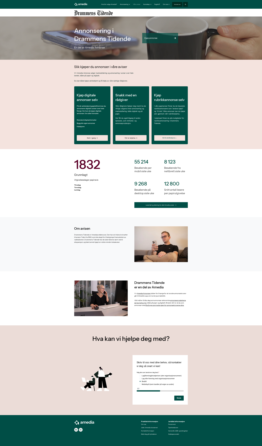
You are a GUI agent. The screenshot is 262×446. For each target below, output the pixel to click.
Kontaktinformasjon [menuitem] (147, 431)
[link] (81, 4)
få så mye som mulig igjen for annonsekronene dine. (164, 305)
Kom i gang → (92, 138)
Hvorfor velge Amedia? (109, 4)
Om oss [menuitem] (143, 424)
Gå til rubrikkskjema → (169, 138)
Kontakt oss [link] (177, 4)
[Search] (185, 4)
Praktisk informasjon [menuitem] (149, 421)
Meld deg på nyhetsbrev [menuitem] (149, 434)
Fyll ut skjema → (131, 138)
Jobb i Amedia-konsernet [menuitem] (149, 427)
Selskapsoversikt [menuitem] (173, 434)
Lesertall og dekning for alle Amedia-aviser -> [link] (161, 205)
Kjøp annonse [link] (150, 38)
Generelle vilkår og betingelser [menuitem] (178, 431)
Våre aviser (136, 4)
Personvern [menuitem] (172, 424)
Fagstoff (157, 4)
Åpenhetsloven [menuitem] (173, 427)
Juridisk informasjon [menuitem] (176, 421)
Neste (179, 398)
